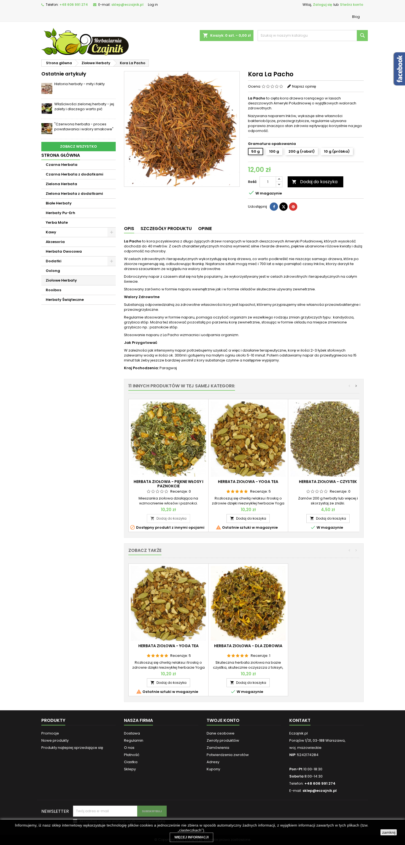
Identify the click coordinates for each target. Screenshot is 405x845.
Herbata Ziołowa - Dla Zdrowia (248, 646)
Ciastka (130, 762)
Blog (356, 16)
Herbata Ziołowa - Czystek (328, 481)
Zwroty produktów (223, 740)
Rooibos (53, 290)
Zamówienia (218, 747)
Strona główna (60, 155)
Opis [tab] (129, 228)
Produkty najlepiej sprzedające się (72, 747)
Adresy (213, 762)
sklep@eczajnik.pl (127, 4)
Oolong (53, 270)
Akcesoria (55, 241)
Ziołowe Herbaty (61, 280)
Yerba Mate (57, 222)
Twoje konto (223, 720)
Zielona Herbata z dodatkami (74, 193)
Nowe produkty (55, 740)
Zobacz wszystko (78, 146)
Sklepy (130, 769)
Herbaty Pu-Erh (60, 212)
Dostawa (132, 733)
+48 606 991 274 (74, 4)
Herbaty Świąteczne (65, 299)
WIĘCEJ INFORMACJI (191, 837)
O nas (129, 747)
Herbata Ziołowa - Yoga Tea (248, 481)
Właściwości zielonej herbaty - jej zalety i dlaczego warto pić (84, 106)
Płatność (131, 754)
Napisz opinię (304, 86)
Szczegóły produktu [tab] (166, 228)
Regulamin (133, 740)
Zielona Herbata (61, 184)
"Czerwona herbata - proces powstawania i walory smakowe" (84, 127)
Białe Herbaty (59, 203)
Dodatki (53, 261)
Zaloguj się (322, 4)
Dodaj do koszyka (314, 182)
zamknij (388, 832)
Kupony (213, 769)
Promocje (50, 733)
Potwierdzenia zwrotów (228, 754)
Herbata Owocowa (64, 251)
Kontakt (299, 720)
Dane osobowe (220, 733)
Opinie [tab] (205, 228)
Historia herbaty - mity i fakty (79, 84)
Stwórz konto (351, 4)
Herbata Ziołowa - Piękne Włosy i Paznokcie (168, 484)
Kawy (51, 232)
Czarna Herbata (61, 164)
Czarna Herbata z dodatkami (74, 174)
